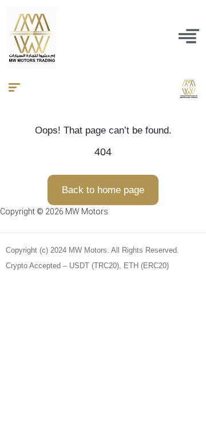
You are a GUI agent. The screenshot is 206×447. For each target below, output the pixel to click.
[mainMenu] (189, 36)
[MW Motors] (188, 89)
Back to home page (103, 190)
